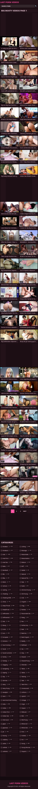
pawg (24, 617)
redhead (26, 645)
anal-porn (7, 558)
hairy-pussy (8, 688)
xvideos (25, 735)
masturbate (26, 554)
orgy (25, 605)
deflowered (7, 617)
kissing (6, 735)
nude (24, 586)
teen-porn (26, 684)
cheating (7, 594)
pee (24, 621)
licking (25, 546)
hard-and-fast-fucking (9, 700)
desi (5, 621)
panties (25, 609)
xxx (24, 739)
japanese (7, 728)
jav (5, 732)
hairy (6, 684)
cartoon (6, 586)
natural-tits (27, 578)
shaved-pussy (27, 661)
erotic (6, 629)
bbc (5, 574)
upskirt (25, 696)
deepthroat (8, 609)
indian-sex (7, 716)
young (25, 743)
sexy (25, 653)
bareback (7, 570)
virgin (25, 704)
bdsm (6, 582)
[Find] (36, 6)
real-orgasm (27, 637)
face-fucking (8, 645)
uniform (25, 692)
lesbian (6, 747)
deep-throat (8, 605)
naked (25, 570)
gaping (6, 672)
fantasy (6, 661)
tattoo (25, 672)
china (6, 602)
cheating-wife (8, 598)
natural (25, 574)
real (24, 629)
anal (6, 554)
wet (24, 716)
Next (24, 511)
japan (6, 724)
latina (6, 743)
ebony (6, 625)
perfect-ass (27, 625)
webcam (25, 712)
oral (24, 598)
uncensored (27, 688)
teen (25, 680)
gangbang (7, 668)
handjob (7, 692)
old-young (26, 594)
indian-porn (8, 712)
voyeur (25, 708)
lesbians (6, 751)
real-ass (26, 633)
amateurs (7, 550)
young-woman (28, 747)
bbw (6, 578)
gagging (6, 665)
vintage (25, 700)
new (24, 582)
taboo (25, 668)
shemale (26, 665)
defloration (8, 613)
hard (6, 696)
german (6, 680)
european (7, 637)
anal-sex (7, 562)
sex (24, 649)
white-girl (26, 724)
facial (6, 649)
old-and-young (28, 590)
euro (6, 633)
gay (5, 676)
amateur (7, 546)
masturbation (27, 558)
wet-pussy (26, 720)
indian (6, 708)
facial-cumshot (9, 653)
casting (6, 590)
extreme (6, 641)
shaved (25, 657)
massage (26, 550)
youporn (25, 751)
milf (24, 566)
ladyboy (7, 739)
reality (25, 641)
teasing (25, 676)
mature (25, 562)
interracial (7, 720)
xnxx (24, 732)
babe (6, 566)
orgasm (26, 602)
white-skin (26, 728)
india (6, 704)
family (6, 657)
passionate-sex (27, 613)
